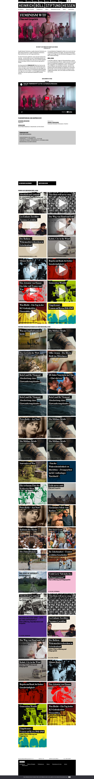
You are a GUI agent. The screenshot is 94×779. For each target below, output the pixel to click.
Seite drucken (43, 183)
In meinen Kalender (25, 183)
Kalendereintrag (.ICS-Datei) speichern (28, 141)
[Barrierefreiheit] (70, 1)
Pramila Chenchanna (53, 122)
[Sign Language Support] (68, 1)
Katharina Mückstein (23, 121)
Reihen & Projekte (30, 9)
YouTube (47, 1)
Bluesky (40, 1)
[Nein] (92, 777)
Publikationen (40, 9)
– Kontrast (53, 1)
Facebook (29, 1)
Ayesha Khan (21, 125)
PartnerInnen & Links (55, 9)
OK (69, 777)
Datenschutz (71, 9)
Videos (46, 9)
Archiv (64, 9)
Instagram (35, 1)
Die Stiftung (20, 9)
